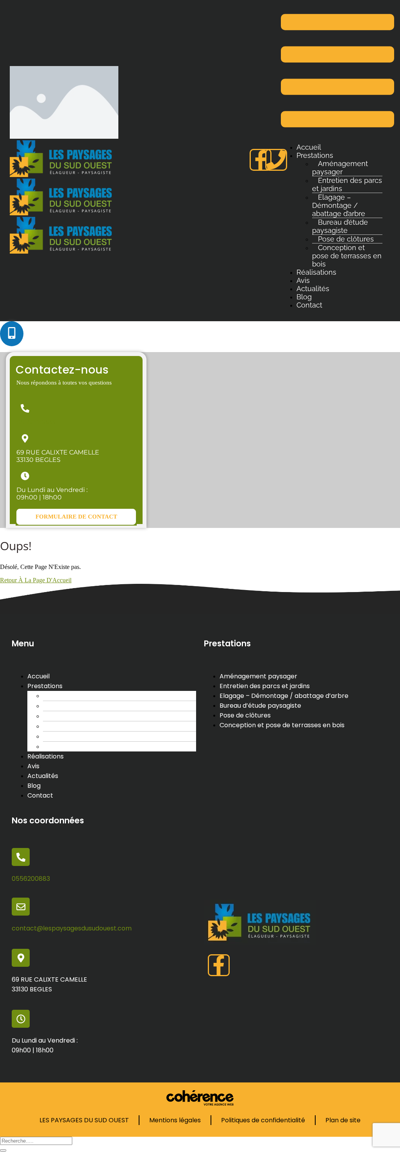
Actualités (312, 288)
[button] (76, 517)
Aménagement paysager (340, 167)
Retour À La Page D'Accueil (35, 580)
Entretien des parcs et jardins (347, 184)
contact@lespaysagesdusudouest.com (72, 928)
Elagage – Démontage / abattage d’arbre (338, 205)
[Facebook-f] (260, 160)
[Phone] (276, 160)
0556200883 (35, 422)
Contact (309, 305)
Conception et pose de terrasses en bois (347, 255)
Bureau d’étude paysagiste (340, 226)
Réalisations (316, 272)
